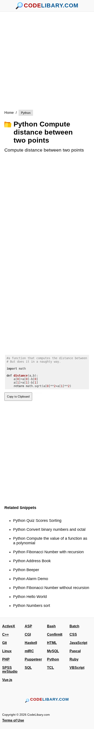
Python (26, 112)
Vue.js (7, 680)
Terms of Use (13, 720)
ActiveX (8, 626)
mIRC (29, 651)
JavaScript (78, 643)
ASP (28, 626)
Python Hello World (30, 596)
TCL (50, 667)
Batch (74, 626)
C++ (5, 634)
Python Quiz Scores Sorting (37, 520)
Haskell (31, 643)
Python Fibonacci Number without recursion (51, 588)
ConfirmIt (54, 634)
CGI (28, 634)
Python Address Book (32, 561)
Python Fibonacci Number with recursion (48, 552)
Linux (7, 651)
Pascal (75, 651)
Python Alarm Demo (30, 579)
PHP (6, 659)
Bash (51, 626)
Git (4, 643)
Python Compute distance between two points (43, 132)
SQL (28, 667)
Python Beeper (26, 570)
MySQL (53, 651)
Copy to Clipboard (18, 396)
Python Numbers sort (31, 605)
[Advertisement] (47, 58)
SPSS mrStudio (9, 669)
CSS (73, 634)
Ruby (74, 659)
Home (9, 112)
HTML (52, 643)
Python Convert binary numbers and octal (49, 529)
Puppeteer (33, 659)
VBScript (77, 667)
